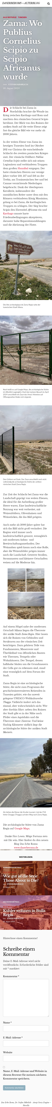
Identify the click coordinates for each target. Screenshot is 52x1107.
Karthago (8, 213)
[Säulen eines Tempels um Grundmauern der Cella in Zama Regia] (26, 606)
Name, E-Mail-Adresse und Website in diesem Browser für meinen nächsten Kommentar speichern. (25, 1075)
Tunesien (22, 17)
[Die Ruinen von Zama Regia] (35, 580)
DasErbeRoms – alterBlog (21, 3)
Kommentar (11, 976)
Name (7, 1022)
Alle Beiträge (10, 17)
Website (7, 1052)
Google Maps (22, 828)
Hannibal (23, 168)
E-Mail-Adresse (13, 1037)
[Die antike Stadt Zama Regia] (17, 580)
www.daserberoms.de (26, 847)
